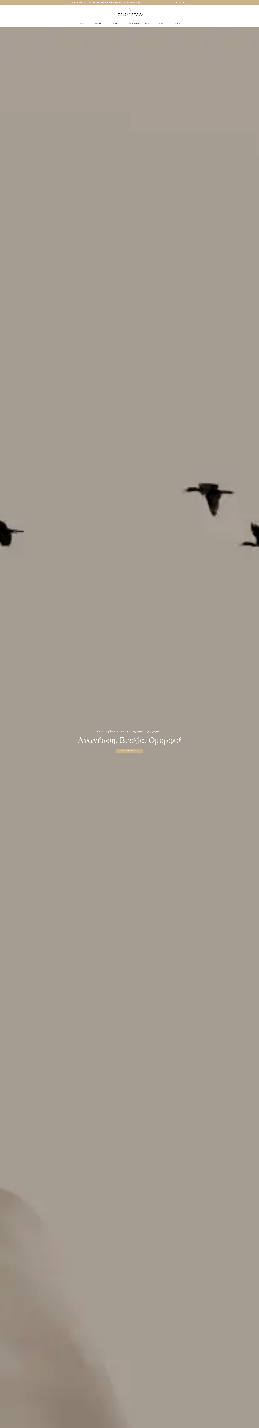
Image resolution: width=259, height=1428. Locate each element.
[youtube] (187, 3)
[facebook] (176, 3)
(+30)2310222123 (120, 2)
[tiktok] (183, 3)
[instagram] (180, 3)
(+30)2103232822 (90, 2)
